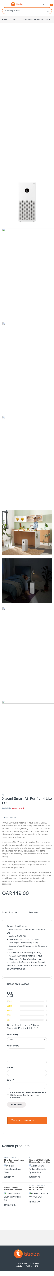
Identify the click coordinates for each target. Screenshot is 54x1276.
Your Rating (12, 1034)
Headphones (9, 1157)
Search (48, 11)
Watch (34, 1185)
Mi (14, 19)
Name (10, 1067)
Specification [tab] (9, 912)
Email (10, 1080)
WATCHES (41, 1185)
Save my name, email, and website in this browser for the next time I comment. (28, 1095)
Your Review (13, 1046)
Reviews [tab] (33, 912)
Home (4, 19)
